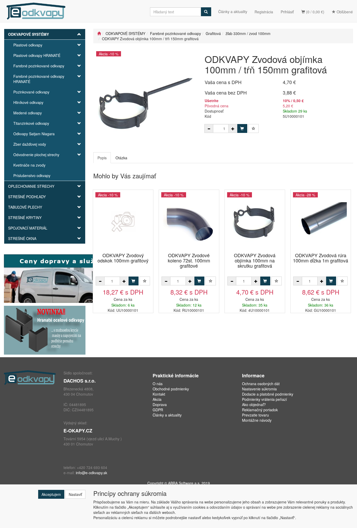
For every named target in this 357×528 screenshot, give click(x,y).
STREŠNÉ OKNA (22, 238)
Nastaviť (75, 494)
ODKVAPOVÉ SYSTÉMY (28, 34)
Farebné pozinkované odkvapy (38, 65)
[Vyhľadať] (206, 11)
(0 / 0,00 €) (314, 11)
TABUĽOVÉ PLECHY (25, 207)
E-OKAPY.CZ (78, 430)
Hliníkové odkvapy (28, 102)
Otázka (121, 157)
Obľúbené (344, 11)
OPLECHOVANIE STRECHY (31, 186)
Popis (102, 157)
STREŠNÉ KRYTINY (25, 217)
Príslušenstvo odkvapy (31, 175)
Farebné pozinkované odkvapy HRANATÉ (38, 79)
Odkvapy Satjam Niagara (34, 133)
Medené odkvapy (27, 112)
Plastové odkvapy (27, 45)
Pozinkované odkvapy (31, 92)
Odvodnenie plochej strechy (36, 154)
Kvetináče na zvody (29, 165)
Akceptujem (51, 494)
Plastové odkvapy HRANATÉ (36, 55)
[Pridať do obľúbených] (253, 128)
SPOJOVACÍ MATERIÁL (27, 228)
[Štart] (99, 33)
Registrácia (264, 11)
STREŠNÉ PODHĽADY (27, 196)
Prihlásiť (287, 11)
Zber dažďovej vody (29, 144)
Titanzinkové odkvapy (31, 123)
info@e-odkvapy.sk (91, 472)
